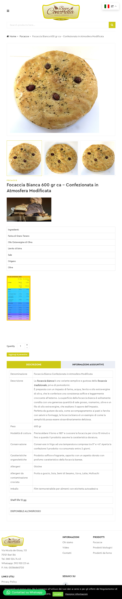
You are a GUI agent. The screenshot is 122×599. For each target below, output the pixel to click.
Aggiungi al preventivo (17, 354)
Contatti (66, 553)
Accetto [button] (57, 594)
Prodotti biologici (102, 547)
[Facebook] (65, 585)
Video (65, 547)
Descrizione (33, 364)
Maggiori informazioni (76, 594)
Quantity (11, 346)
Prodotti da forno (102, 553)
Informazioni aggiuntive (88, 364)
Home (13, 36)
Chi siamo (67, 542)
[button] (24, 592)
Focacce (24, 36)
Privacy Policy (9, 582)
